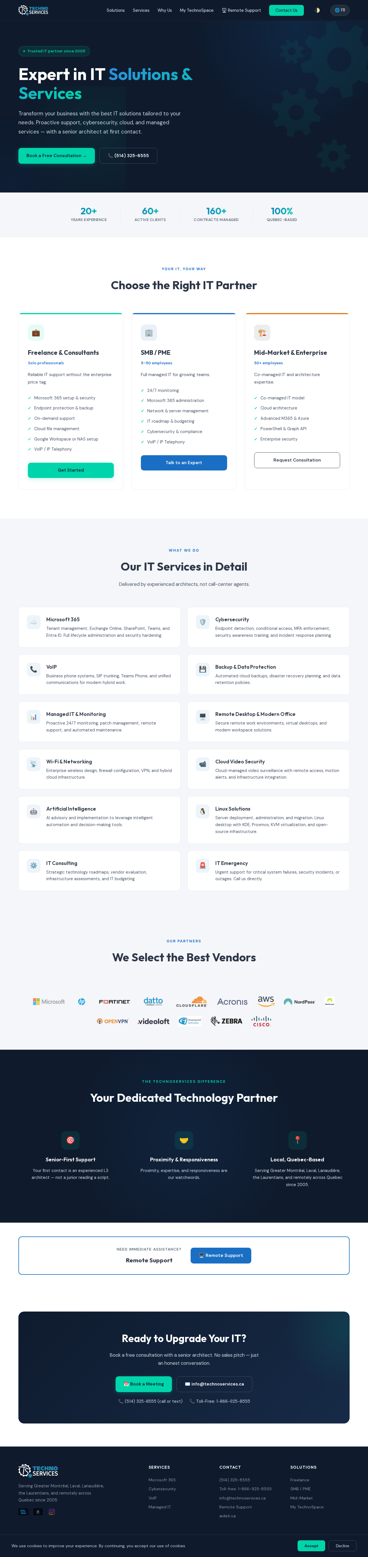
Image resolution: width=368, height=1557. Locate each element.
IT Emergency (231, 863)
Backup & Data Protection (245, 667)
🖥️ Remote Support (241, 10)
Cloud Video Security (240, 761)
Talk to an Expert (184, 463)
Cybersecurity (232, 619)
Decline (342, 1545)
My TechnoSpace (197, 10)
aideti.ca (227, 1515)
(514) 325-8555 (234, 1479)
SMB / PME (300, 1488)
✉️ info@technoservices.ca (214, 1384)
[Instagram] (51, 1513)
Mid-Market (301, 1498)
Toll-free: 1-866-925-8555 (245, 1488)
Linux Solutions (232, 808)
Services (141, 10)
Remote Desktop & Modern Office (255, 714)
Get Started (71, 470)
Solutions (116, 10)
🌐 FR (340, 10)
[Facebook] (38, 1513)
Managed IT (160, 1507)
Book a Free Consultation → (56, 156)
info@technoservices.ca (242, 1498)
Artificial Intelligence (71, 808)
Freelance (299, 1479)
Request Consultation (297, 460)
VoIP (51, 667)
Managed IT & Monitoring (76, 714)
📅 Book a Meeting (144, 1384)
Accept (311, 1545)
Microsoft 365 (63, 619)
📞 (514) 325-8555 (128, 156)
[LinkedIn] (23, 1513)
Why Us (165, 10)
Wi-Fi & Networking (69, 761)
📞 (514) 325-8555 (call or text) (150, 1401)
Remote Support (235, 1507)
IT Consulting (61, 863)
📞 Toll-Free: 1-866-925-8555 (219, 1401)
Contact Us (286, 10)
